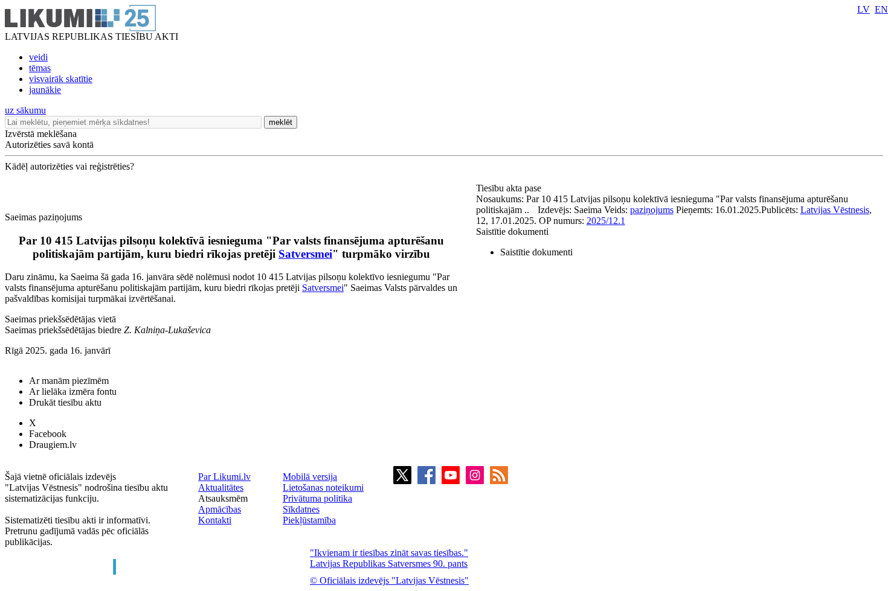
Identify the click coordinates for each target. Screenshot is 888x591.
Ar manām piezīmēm (69, 380)
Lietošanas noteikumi (323, 487)
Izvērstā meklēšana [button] (41, 134)
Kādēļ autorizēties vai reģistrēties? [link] (69, 166)
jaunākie (45, 90)
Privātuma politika (317, 498)
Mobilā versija (310, 476)
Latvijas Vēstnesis (834, 210)
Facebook (47, 434)
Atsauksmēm (223, 498)
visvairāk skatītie (60, 79)
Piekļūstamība (309, 520)
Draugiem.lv (53, 444)
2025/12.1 (606, 221)
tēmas (40, 68)
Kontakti (214, 520)
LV (863, 9)
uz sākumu (25, 110)
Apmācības (219, 509)
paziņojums (652, 210)
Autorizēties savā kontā (49, 144)
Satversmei (305, 254)
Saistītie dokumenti (512, 231)
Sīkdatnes (301, 509)
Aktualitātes (220, 487)
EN (881, 9)
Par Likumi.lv (224, 476)
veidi (38, 57)
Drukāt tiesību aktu (65, 402)
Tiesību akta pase (510, 188)
